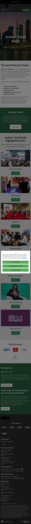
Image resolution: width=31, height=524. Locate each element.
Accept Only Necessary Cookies (15, 266)
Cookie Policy (24, 258)
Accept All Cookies (15, 270)
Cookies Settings (15, 262)
